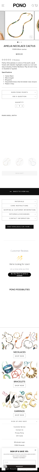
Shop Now (19, 415)
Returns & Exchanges (19, 214)
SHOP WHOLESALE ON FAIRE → (19, 226)
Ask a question (20, 96)
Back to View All (21, 191)
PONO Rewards (19, 445)
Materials (19, 201)
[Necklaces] (19, 340)
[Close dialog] (35, 450)
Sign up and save (19, 421)
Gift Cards (19, 436)
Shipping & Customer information (19, 210)
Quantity (19, 102)
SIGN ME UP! (19, 466)
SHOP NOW (19, 356)
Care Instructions (19, 205)
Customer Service (19, 427)
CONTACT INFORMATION (19, 218)
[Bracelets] (19, 370)
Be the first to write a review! (19, 275)
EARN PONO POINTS (19, 92)
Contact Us (19, 430)
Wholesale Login (19, 442)
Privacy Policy (19, 433)
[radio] (7, 162)
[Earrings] (19, 399)
